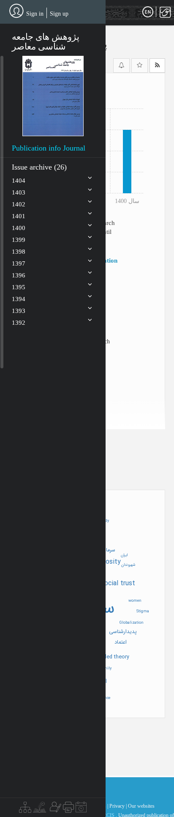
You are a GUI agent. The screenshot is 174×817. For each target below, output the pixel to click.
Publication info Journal (48, 148)
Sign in (35, 14)
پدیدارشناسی (123, 632)
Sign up (59, 14)
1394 (18, 299)
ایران (124, 555)
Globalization (132, 623)
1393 (18, 310)
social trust (118, 583)
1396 (18, 275)
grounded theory (109, 657)
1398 (18, 251)
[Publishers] (68, 809)
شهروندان (128, 565)
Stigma (142, 611)
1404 (18, 180)
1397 (18, 263)
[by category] (25, 809)
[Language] (148, 12)
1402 (18, 204)
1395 (18, 287)
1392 (18, 322)
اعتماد (120, 642)
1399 (18, 239)
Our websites (141, 806)
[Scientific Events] (81, 809)
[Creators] (54, 809)
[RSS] (157, 65)
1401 (18, 216)
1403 (18, 192)
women (134, 601)
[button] (53, 96)
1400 (18, 228)
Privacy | (118, 806)
